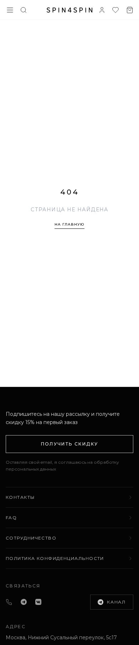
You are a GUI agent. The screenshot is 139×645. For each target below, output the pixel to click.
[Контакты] (9, 602)
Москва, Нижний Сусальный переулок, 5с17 (61, 637)
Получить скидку (69, 444)
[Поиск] (23, 10)
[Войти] (102, 10)
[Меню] (10, 10)
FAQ (11, 517)
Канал (116, 602)
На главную (69, 224)
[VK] (38, 602)
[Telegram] (24, 602)
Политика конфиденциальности (55, 558)
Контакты (20, 497)
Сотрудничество (31, 538)
